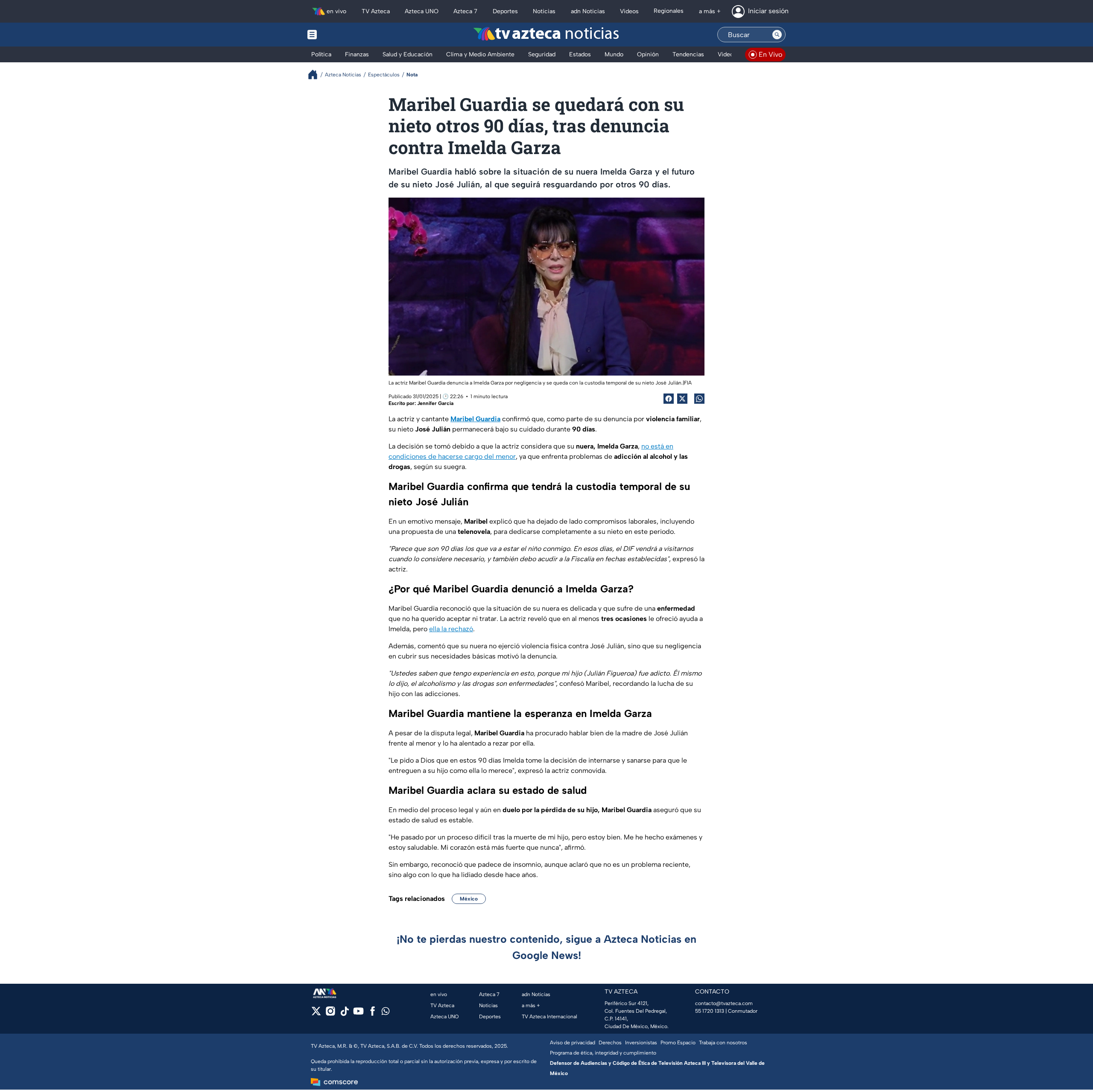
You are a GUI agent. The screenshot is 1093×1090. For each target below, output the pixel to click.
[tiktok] (344, 1014)
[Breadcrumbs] (316, 74)
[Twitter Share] (682, 398)
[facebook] (372, 1014)
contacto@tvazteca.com (724, 1003)
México (469, 899)
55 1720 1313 (709, 1011)
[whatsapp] (385, 1013)
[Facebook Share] (668, 398)
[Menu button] (341, 34)
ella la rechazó (451, 629)
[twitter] (316, 1014)
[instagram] (330, 1014)
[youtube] (358, 1014)
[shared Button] (699, 398)
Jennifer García (435, 403)
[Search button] (777, 34)
